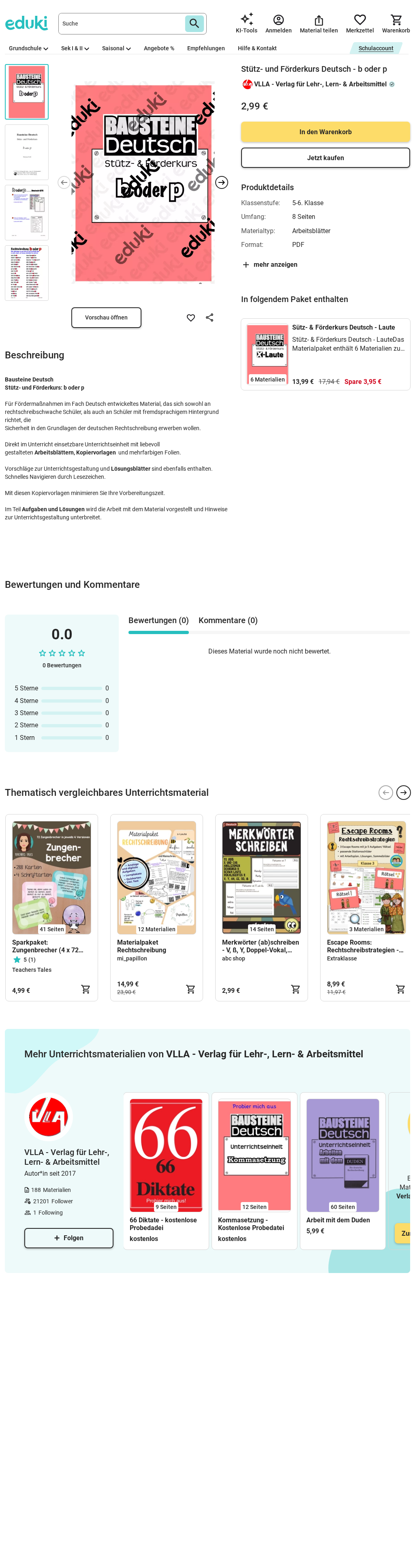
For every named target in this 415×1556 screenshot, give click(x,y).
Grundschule (25, 48)
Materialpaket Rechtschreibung (141, 946)
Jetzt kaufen (325, 158)
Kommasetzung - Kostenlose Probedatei (251, 1224)
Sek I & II (72, 48)
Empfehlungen (206, 48)
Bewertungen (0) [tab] (158, 620)
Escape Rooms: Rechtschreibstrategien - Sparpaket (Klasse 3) (363, 946)
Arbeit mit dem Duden (338, 1220)
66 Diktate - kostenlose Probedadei (163, 1224)
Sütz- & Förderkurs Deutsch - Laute (343, 327)
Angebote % (159, 48)
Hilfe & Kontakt (257, 48)
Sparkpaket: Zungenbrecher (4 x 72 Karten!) (45, 946)
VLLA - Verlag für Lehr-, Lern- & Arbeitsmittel (320, 84)
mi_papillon (132, 958)
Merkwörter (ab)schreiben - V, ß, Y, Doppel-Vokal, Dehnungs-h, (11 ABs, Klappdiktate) (260, 946)
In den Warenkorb (325, 132)
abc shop (233, 958)
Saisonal (113, 48)
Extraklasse (342, 958)
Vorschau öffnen (106, 317)
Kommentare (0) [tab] (228, 620)
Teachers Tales (31, 970)
